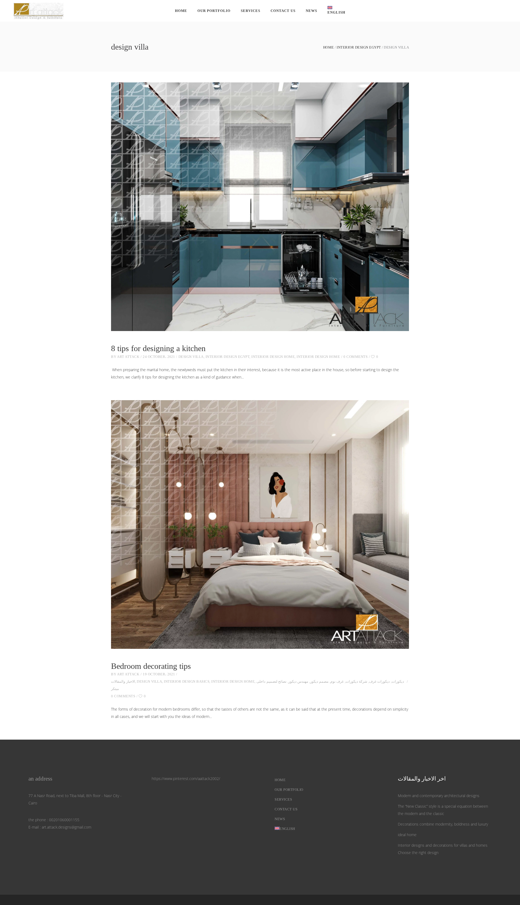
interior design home (273, 357)
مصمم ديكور (319, 681)
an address (40, 778)
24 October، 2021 (159, 357)
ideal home (407, 834)
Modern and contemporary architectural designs (438, 795)
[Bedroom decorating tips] (260, 524)
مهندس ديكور (298, 681)
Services (283, 799)
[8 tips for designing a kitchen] (260, 206)
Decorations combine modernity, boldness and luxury (443, 824)
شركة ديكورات (357, 681)
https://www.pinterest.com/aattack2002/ (186, 778)
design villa (191, 357)
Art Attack (128, 357)
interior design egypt (359, 47)
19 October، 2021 (159, 674)
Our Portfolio (289, 790)
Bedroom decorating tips (151, 666)
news (280, 819)
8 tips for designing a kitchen (158, 348)
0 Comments (355, 357)
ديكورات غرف (379, 681)
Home (328, 47)
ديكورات (398, 681)
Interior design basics (186, 681)
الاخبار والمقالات (123, 681)
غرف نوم (337, 681)
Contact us (286, 809)
